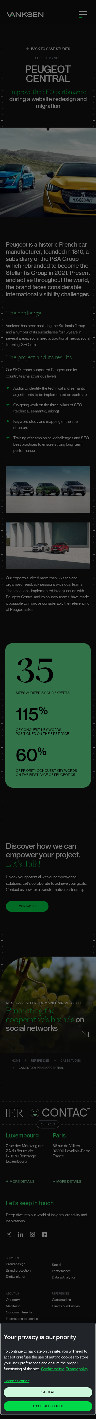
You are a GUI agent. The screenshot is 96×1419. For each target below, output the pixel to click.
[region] (48, 1369)
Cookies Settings (16, 1381)
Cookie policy (52, 1369)
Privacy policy (77, 1369)
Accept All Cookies (47, 1406)
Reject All (48, 1392)
